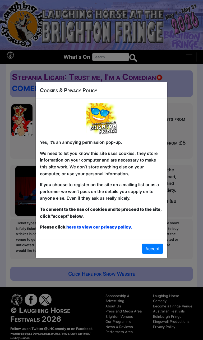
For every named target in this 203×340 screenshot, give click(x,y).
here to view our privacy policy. (99, 227)
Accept (152, 248)
